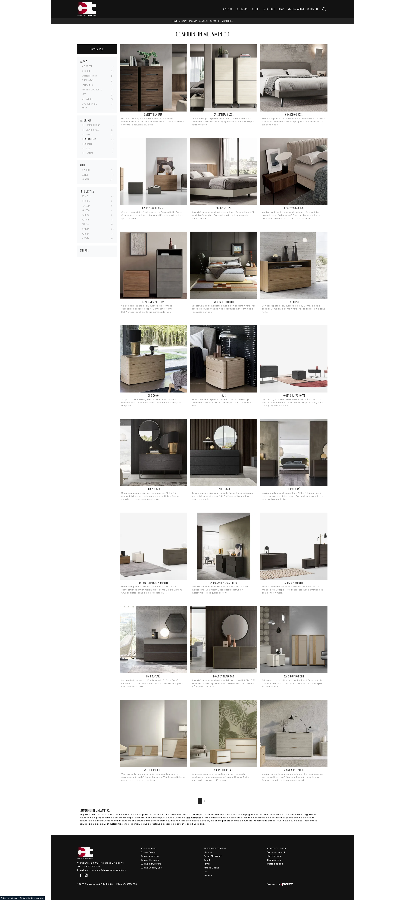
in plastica (87, 153)
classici (86, 170)
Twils (84, 108)
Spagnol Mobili (90, 103)
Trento (85, 224)
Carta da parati (275, 863)
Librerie (208, 852)
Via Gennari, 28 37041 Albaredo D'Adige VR (100, 862)
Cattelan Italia (89, 75)
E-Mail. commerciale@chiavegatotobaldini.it (101, 869)
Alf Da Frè (87, 66)
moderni (86, 179)
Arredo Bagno (211, 867)
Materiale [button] (86, 120)
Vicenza (86, 238)
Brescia (86, 200)
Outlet (256, 9)
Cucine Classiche (150, 860)
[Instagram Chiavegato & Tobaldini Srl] (85, 875)
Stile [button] (83, 165)
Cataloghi (269, 9)
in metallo (87, 143)
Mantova (86, 210)
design (85, 174)
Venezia (85, 228)
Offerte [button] (84, 250)
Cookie (15, 898)
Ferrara (86, 205)
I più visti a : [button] (88, 191)
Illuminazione (274, 856)
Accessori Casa (276, 848)
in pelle (86, 148)
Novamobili (87, 98)
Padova (85, 215)
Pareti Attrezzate (213, 856)
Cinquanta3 (88, 80)
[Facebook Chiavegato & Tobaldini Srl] (80, 875)
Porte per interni (276, 852)
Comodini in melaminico (221, 21)
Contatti (312, 9)
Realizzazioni (296, 9)
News (281, 9)
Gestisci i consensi (33, 898)
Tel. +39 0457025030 (88, 866)
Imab (84, 94)
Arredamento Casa (188, 21)
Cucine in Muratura (150, 863)
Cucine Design (148, 852)
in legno (86, 134)
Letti (206, 871)
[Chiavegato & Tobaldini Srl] (85, 853)
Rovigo (85, 219)
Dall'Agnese (88, 84)
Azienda (228, 9)
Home (174, 21)
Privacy (5, 898)
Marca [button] (83, 61)
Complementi (274, 860)
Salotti (207, 860)
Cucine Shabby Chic (151, 867)
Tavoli (207, 863)
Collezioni (242, 9)
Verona (85, 233)
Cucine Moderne (149, 856)
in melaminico (89, 139)
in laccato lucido (91, 125)
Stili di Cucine (148, 848)
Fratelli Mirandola (92, 89)
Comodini (203, 21)
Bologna (86, 196)
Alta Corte (87, 70)
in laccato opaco (91, 129)
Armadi (208, 875)
